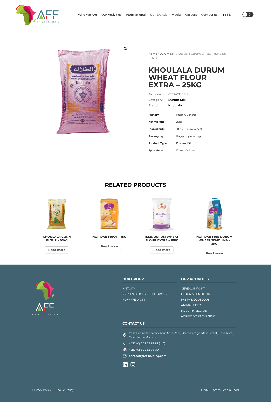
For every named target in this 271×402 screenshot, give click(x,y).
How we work (134, 299)
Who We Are (87, 14)
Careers (191, 14)
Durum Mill (167, 53)
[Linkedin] (125, 364)
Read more (56, 250)
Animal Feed (191, 305)
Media (176, 14)
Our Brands (158, 14)
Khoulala (175, 105)
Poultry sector (194, 310)
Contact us (209, 14)
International (136, 14)
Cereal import (193, 288)
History (128, 288)
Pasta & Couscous (195, 299)
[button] (247, 14)
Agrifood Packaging (198, 316)
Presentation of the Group (145, 294)
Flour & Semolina (195, 294)
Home (152, 53)
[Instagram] (133, 364)
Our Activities (111, 14)
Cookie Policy (64, 390)
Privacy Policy (41, 390)
